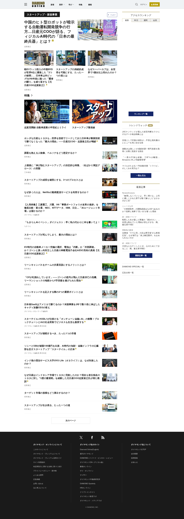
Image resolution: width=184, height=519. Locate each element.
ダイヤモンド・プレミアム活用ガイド (47, 458)
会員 (155, 20)
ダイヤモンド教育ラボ (88, 496)
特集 (80, 4)
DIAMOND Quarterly (87, 483)
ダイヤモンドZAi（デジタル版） (92, 462)
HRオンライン (85, 488)
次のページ (71, 420)
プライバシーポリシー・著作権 (45, 470)
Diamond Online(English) (89, 449)
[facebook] (92, 438)
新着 (52, 4)
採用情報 (134, 458)
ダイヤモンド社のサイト (90, 444)
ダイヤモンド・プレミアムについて (46, 453)
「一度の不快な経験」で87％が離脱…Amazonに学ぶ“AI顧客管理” (141, 158)
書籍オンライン (86, 466)
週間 (146, 20)
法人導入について (40, 488)
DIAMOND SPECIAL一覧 (133, 266)
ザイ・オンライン (86, 470)
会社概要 (134, 453)
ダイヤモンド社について (141, 444)
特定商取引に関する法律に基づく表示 (47, 466)
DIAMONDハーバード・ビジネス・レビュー (96, 458)
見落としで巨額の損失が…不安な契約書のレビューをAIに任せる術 (141, 141)
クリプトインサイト (87, 492)
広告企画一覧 (128, 272)
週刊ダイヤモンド (86, 453)
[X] (81, 438)
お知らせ (134, 462)
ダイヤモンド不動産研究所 (90, 479)
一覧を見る (141, 175)
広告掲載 (36, 479)
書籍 (90, 4)
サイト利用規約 (39, 462)
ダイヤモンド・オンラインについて (47, 444)
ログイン (143, 4)
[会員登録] (154, 4)
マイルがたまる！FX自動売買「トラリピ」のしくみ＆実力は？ (141, 166)
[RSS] (102, 438)
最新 (127, 20)
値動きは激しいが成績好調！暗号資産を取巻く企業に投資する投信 (141, 149)
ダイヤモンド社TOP (138, 449)
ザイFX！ (83, 475)
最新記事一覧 (141, 255)
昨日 (136, 20)
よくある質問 (38, 475)
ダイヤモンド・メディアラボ (91, 500)
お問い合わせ (38, 483)
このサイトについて (40, 449)
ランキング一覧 (141, 113)
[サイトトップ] (38, 4)
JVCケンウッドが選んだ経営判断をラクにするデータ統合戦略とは (141, 132)
